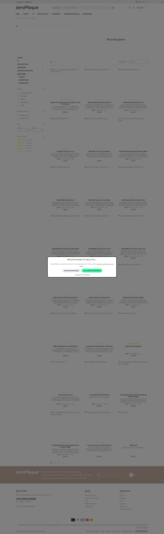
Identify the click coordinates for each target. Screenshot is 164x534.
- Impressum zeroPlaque (82, 275)
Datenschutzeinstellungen (71, 270)
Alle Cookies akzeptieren (92, 270)
